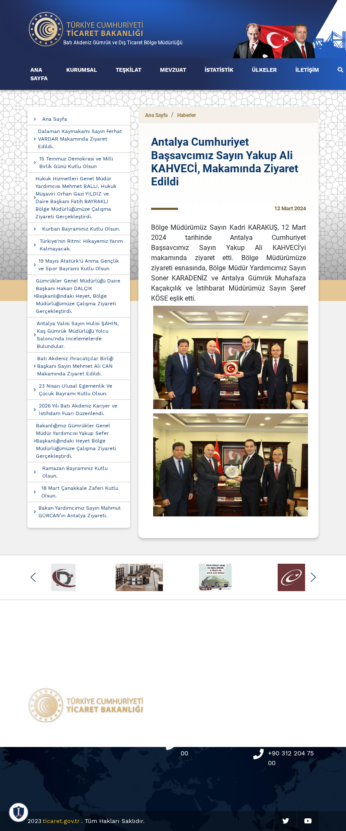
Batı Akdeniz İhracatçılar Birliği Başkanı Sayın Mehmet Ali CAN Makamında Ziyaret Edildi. (75, 366)
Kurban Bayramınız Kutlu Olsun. (81, 229)
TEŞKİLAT (128, 70)
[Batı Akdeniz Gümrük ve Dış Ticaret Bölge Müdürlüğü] (86, 28)
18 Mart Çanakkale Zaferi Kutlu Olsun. (79, 492)
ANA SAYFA (39, 74)
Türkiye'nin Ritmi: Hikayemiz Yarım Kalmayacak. (81, 245)
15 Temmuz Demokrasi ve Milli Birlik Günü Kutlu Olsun (76, 162)
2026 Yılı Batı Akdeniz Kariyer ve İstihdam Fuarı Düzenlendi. (78, 409)
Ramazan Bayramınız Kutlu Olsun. (75, 472)
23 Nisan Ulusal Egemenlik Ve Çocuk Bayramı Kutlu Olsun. (75, 389)
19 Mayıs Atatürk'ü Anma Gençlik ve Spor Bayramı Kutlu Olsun (78, 265)
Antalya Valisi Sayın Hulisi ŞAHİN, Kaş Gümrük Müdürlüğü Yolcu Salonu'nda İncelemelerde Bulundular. (78, 334)
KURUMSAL (81, 70)
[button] (33, 577)
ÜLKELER (264, 70)
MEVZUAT (173, 70)
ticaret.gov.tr (61, 820)
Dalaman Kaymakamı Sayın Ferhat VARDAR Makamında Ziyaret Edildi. (80, 138)
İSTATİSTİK (219, 70)
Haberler (186, 115)
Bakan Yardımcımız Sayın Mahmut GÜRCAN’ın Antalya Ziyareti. (79, 512)
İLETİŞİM (307, 70)
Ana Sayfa (54, 119)
